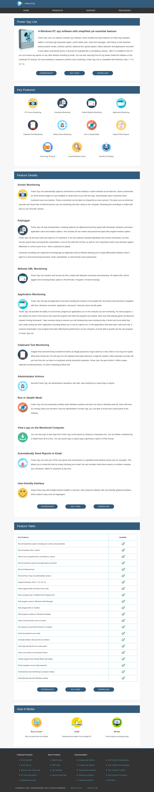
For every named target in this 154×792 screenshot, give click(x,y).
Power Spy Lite (26, 765)
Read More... (112, 780)
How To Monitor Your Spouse (117, 775)
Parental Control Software (87, 770)
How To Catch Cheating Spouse (118, 760)
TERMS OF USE (92, 788)
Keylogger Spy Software (87, 760)
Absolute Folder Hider (59, 775)
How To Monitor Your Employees (119, 765)
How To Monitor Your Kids (116, 770)
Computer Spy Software (87, 765)
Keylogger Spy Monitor (28, 780)
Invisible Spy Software (86, 780)
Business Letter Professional (30, 770)
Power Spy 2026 (26, 760)
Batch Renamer (57, 760)
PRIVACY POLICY (76, 788)
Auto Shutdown (57, 770)
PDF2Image (56, 765)
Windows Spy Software (86, 775)
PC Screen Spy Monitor (29, 775)
